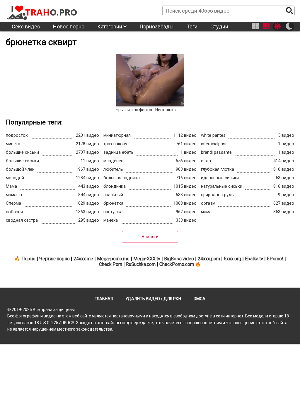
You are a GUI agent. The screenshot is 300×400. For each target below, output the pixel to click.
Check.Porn (110, 264)
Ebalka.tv (254, 258)
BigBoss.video (179, 258)
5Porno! (275, 258)
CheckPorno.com (176, 264)
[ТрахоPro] (42, 10)
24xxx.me (83, 258)
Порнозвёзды (156, 26)
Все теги (150, 236)
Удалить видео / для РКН (153, 298)
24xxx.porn (209, 258)
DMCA (199, 298)
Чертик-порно (54, 258)
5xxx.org (232, 258)
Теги (192, 26)
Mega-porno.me (113, 258)
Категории (110, 26)
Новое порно (68, 26)
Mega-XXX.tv (146, 258)
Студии (219, 26)
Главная (104, 298)
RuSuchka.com (141, 264)
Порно (28, 258)
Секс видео (26, 26)
